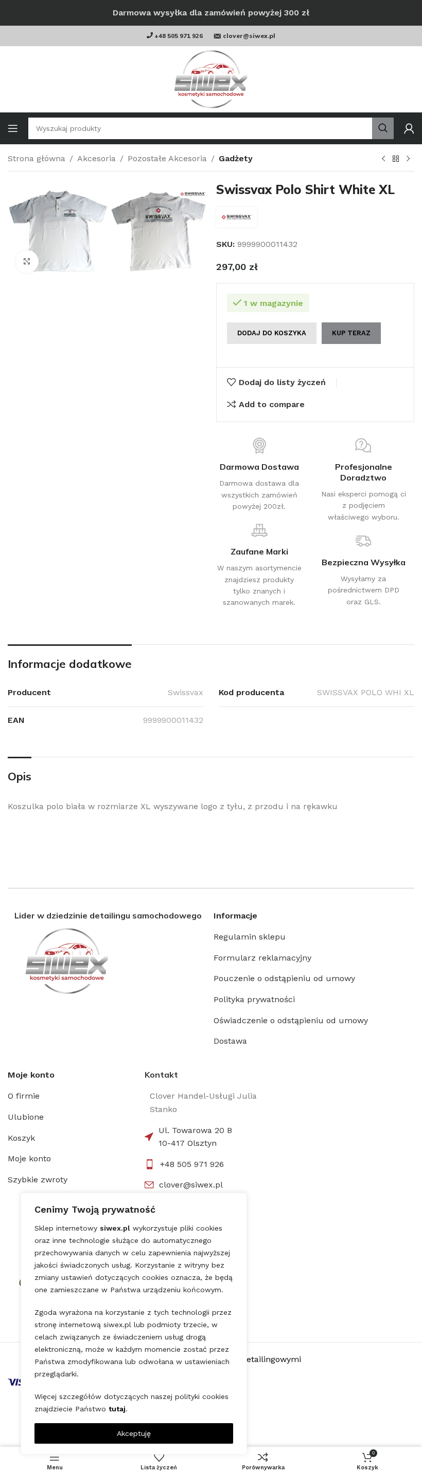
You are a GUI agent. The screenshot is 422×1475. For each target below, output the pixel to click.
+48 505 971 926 (192, 1164)
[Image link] (108, 961)
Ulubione (26, 1117)
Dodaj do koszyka (271, 333)
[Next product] (408, 159)
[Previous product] (383, 159)
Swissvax (185, 692)
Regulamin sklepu (250, 937)
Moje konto (29, 1158)
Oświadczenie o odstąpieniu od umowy (291, 1020)
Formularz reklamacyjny (262, 958)
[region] (134, 1323)
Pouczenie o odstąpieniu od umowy (284, 978)
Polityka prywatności (254, 999)
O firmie (24, 1096)
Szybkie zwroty (37, 1179)
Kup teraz (351, 333)
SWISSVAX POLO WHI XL (365, 692)
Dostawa (230, 1041)
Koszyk (21, 1138)
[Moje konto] (409, 128)
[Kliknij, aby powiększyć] (27, 261)
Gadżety (236, 158)
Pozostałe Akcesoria (167, 158)
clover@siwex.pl (191, 1185)
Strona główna (36, 158)
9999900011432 (173, 720)
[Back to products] (396, 159)
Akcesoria (96, 158)
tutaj (117, 1409)
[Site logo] (210, 79)
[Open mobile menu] (13, 128)
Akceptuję (134, 1433)
